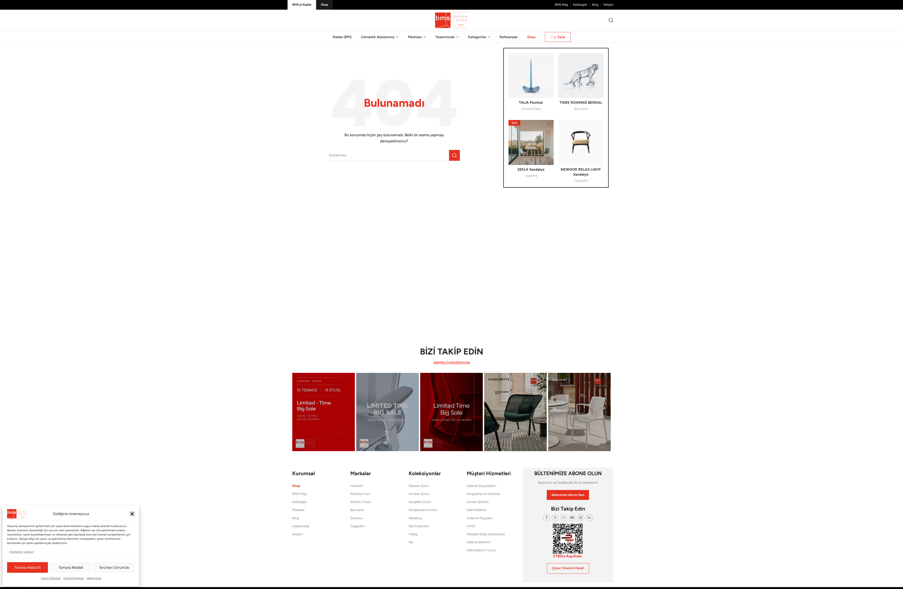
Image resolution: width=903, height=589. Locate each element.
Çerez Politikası (51, 578)
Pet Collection (419, 526)
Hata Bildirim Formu (481, 550)
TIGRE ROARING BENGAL (581, 102)
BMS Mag (299, 494)
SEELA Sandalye (530, 169)
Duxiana (356, 518)
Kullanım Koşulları (479, 518)
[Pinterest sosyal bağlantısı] (580, 517)
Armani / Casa (360, 502)
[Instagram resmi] (323, 412)
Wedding (415, 518)
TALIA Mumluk (531, 102)
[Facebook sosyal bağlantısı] (546, 517)
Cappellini (581, 180)
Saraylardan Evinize (423, 510)
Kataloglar (299, 502)
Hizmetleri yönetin (21, 551)
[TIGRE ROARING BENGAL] (580, 75)
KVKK (471, 526)
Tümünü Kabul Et (27, 567)
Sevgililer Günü (420, 502)
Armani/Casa (531, 109)
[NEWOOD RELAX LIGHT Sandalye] (580, 142)
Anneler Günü (419, 494)
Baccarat (580, 109)
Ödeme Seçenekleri (481, 486)
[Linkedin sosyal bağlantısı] (589, 517)
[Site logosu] (451, 20)
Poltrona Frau (360, 494)
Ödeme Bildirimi (478, 542)
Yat (411, 542)
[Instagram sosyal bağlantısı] (563, 517)
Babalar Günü (418, 486)
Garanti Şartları (478, 502)
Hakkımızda (93, 578)
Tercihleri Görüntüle (114, 567)
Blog (295, 518)
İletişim (297, 534)
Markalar (298, 510)
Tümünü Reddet (71, 567)
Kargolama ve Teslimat (483, 494)
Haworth (356, 486)
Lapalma (531, 175)
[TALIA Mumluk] (531, 75)
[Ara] (611, 20)
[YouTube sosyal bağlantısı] (572, 517)
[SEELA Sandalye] (531, 142)
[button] (132, 513)
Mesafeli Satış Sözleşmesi (486, 534)
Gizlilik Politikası (73, 578)
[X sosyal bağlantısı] (555, 517)
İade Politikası (477, 510)
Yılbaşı (413, 534)
